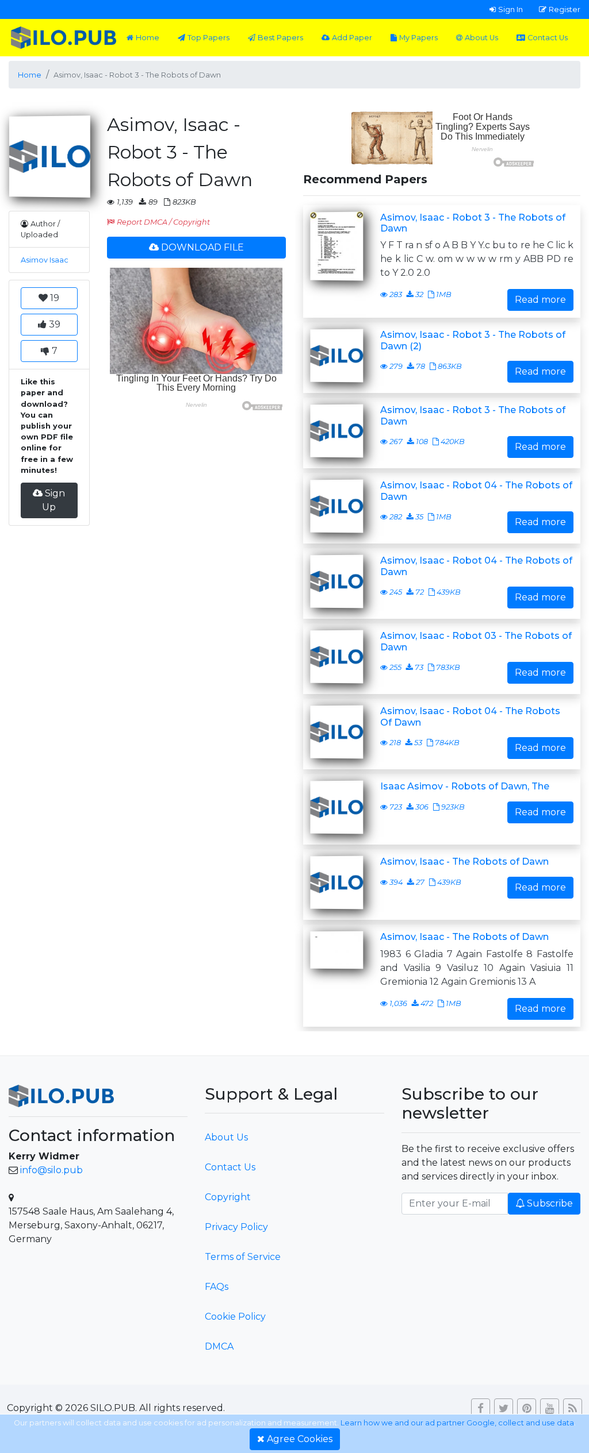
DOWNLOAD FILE (202, 247)
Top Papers (209, 37)
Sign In (510, 9)
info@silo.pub (51, 1170)
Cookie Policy (235, 1316)
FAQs (216, 1286)
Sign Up (53, 500)
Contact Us (547, 37)
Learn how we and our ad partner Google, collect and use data (457, 1423)
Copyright (228, 1197)
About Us (481, 37)
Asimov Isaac (44, 260)
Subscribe (550, 1203)
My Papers (418, 37)
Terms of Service (243, 1256)
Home (147, 37)
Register (564, 9)
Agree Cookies (299, 1438)
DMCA (219, 1346)
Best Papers (280, 37)
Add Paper (352, 37)
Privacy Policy (236, 1226)
